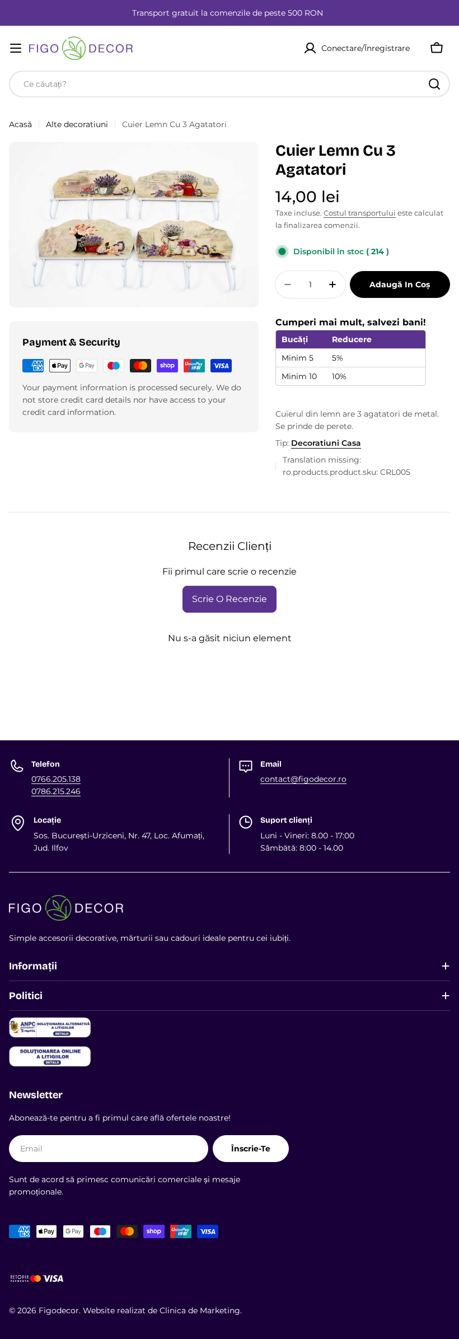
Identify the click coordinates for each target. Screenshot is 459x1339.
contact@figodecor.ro (303, 779)
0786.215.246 (56, 791)
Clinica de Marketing (200, 1310)
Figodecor (59, 1310)
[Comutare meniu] (15, 48)
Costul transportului (360, 213)
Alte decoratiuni (77, 124)
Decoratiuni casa (326, 443)
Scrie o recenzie (229, 599)
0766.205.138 (56, 779)
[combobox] (229, 84)
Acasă (20, 124)
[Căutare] (434, 84)
